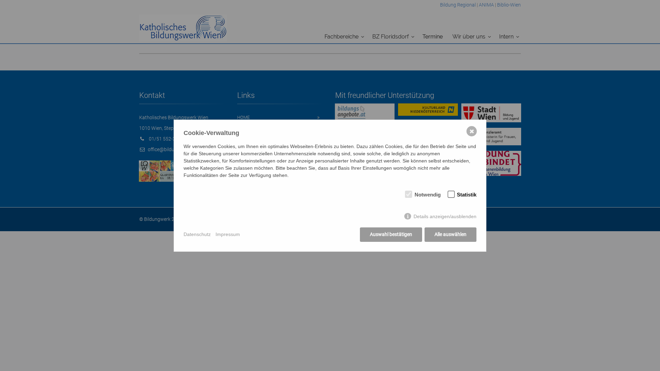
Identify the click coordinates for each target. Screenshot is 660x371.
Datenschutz (197, 234)
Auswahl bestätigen (391, 234)
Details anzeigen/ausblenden (445, 216)
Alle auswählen (450, 234)
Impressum (228, 234)
